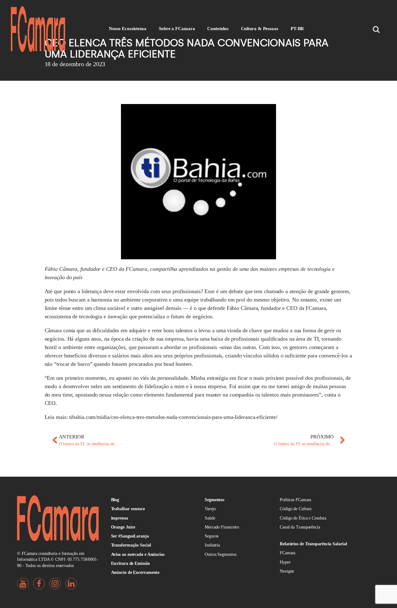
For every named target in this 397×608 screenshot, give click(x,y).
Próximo (321, 436)
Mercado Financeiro (222, 527)
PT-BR (297, 28)
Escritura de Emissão (130, 563)
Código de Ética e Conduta (303, 518)
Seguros (211, 536)
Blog (115, 499)
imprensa (119, 518)
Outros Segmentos (220, 554)
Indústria (212, 545)
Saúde (210, 518)
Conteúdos (217, 28)
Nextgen (287, 571)
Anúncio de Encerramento (135, 572)
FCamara (287, 553)
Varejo (210, 508)
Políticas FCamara (295, 499)
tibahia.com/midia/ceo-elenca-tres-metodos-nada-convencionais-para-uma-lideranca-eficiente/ (173, 417)
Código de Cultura (295, 508)
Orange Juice (123, 527)
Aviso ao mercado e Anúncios (137, 554)
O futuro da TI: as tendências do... (88, 444)
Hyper (285, 562)
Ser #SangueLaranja (130, 536)
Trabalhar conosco (128, 508)
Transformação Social (131, 545)
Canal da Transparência (300, 527)
